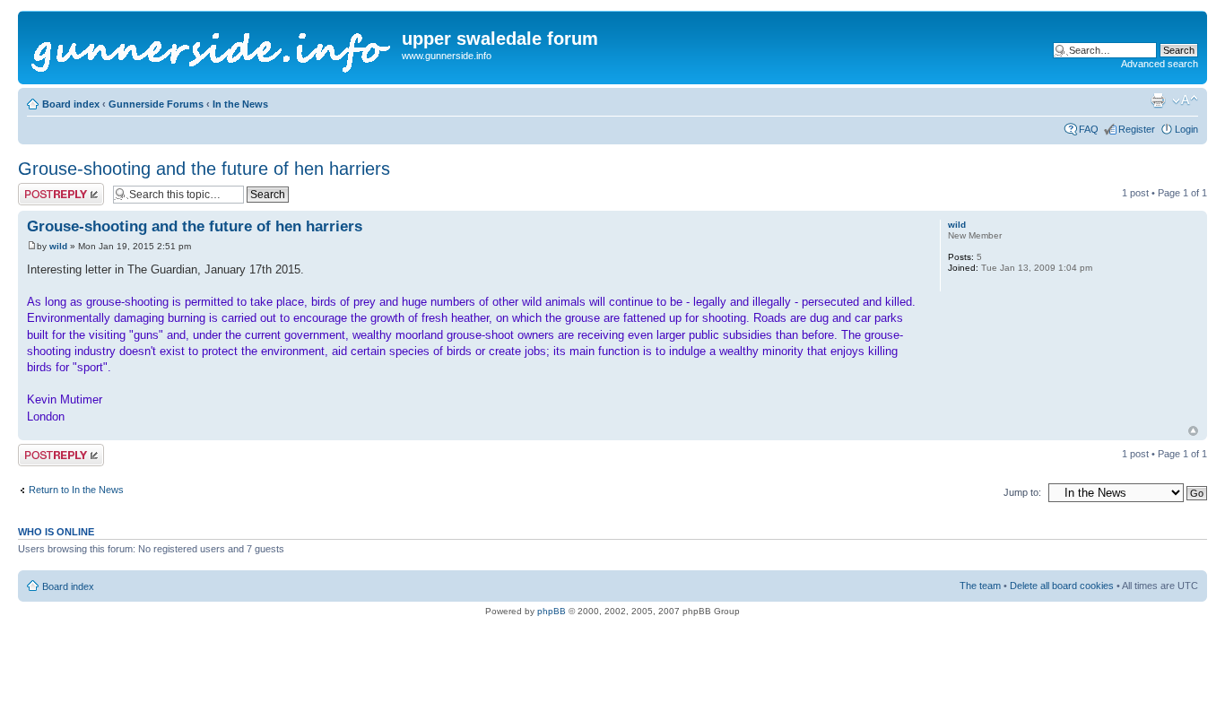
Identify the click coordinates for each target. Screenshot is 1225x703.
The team (980, 585)
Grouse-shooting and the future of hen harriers (204, 168)
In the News (240, 104)
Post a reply (44, 188)
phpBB (551, 611)
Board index (71, 104)
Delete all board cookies (1062, 585)
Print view (1158, 100)
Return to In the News (76, 489)
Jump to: (1022, 492)
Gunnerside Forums (156, 104)
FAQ (1089, 129)
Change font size (1185, 100)
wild (58, 246)
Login (1186, 129)
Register (1136, 129)
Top (1193, 431)
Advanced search (1159, 63)
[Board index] (212, 47)
